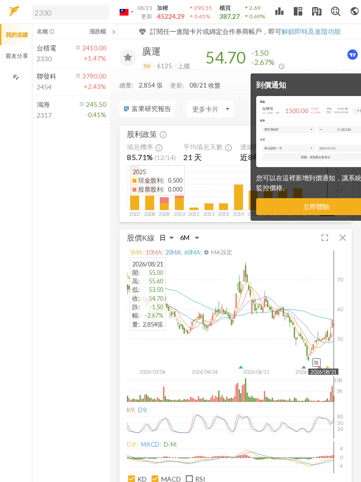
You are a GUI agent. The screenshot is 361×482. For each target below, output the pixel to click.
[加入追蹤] (127, 57)
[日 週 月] (167, 237)
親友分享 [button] (17, 55)
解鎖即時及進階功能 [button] (311, 31)
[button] (68, 12)
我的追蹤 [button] (17, 34)
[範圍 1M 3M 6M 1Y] (190, 237)
